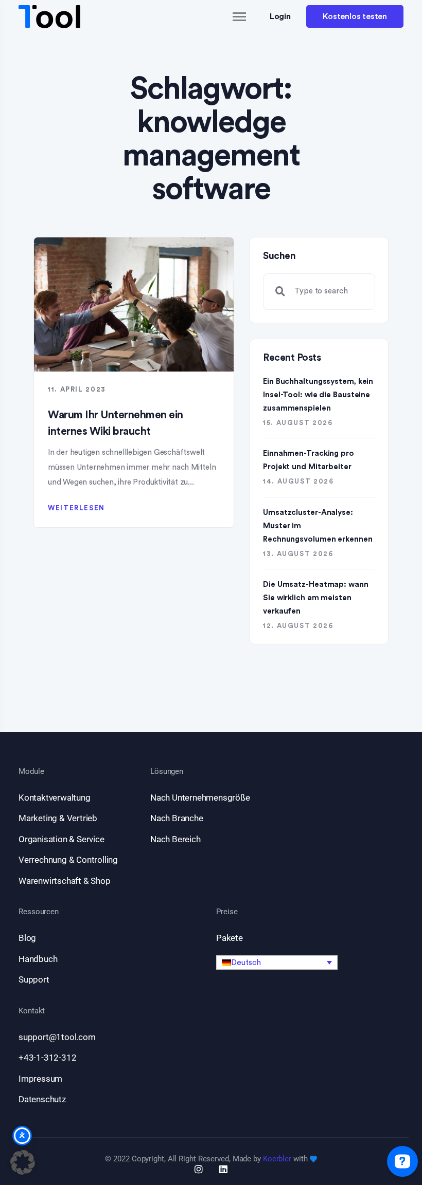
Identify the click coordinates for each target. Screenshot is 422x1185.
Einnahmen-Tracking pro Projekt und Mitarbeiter (308, 460)
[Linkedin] (223, 1169)
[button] (277, 962)
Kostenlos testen (355, 16)
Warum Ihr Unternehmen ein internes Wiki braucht (115, 423)
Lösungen (166, 771)
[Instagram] (198, 1169)
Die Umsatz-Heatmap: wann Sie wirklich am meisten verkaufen (315, 598)
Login (280, 16)
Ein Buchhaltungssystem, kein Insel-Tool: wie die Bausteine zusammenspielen (318, 395)
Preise (226, 912)
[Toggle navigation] (230, 16)
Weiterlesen (76, 508)
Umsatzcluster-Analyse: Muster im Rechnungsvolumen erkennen (318, 526)
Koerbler (277, 1158)
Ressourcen (39, 912)
